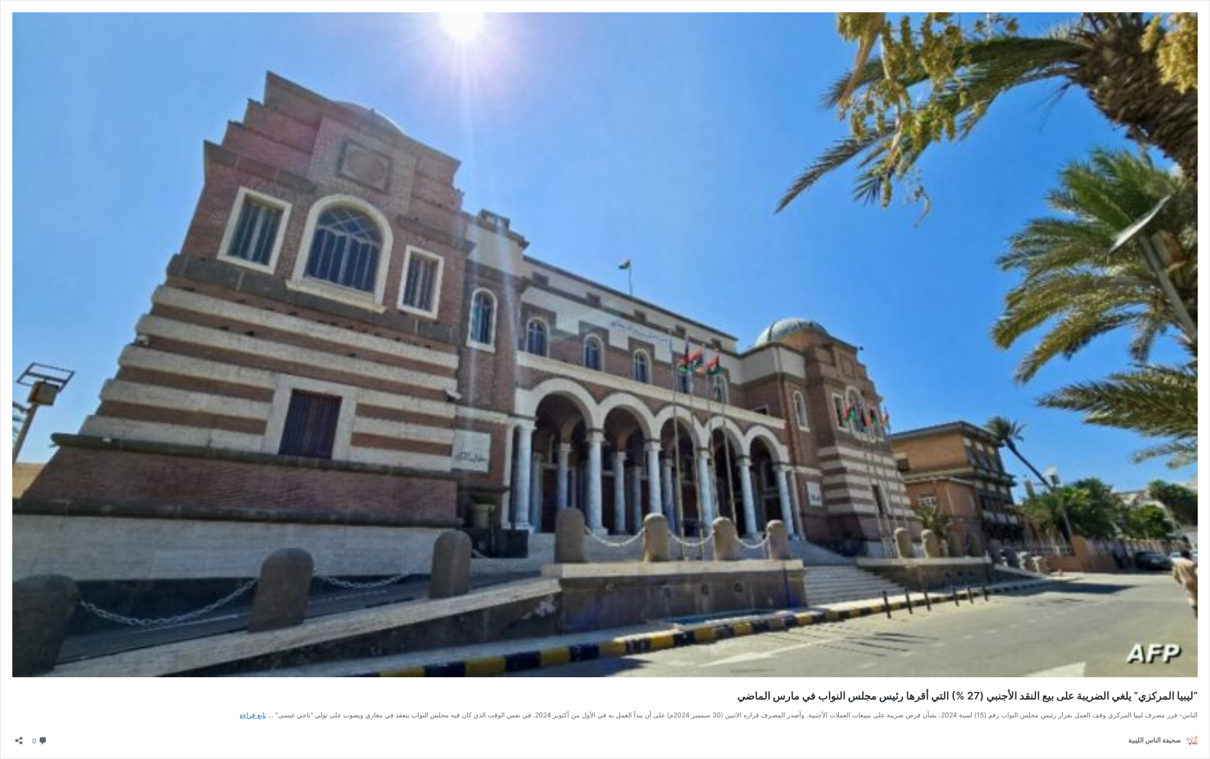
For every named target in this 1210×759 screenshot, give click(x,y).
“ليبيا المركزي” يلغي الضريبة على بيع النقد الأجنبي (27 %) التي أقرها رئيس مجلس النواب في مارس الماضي (967, 696)
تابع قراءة (253, 715)
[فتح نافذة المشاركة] (19, 737)
